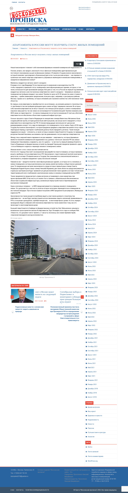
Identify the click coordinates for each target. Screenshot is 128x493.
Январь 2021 (92, 384)
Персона (32, 29)
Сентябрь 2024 (93, 212)
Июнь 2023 (92, 271)
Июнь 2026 (92, 123)
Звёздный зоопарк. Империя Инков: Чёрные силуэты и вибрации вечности (41, 35)
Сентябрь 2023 (93, 258)
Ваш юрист (43, 29)
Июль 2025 (92, 169)
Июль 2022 (92, 308)
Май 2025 (91, 178)
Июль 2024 (92, 220)
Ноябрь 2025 (92, 153)
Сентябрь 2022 (93, 300)
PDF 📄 (78, 64)
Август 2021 (92, 355)
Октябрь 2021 (93, 346)
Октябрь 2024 (93, 207)
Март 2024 (91, 237)
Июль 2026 (92, 119)
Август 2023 (92, 262)
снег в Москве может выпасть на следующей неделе (45, 294)
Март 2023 (91, 283)
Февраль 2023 (93, 287)
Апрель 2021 (92, 372)
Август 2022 (92, 304)
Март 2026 (91, 136)
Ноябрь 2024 (92, 203)
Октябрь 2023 (93, 254)
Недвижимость (93, 420)
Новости (20, 29)
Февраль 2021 (93, 380)
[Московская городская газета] (13, 29)
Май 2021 (91, 367)
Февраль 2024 (93, 241)
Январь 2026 (92, 144)
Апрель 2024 (92, 233)
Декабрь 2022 (93, 296)
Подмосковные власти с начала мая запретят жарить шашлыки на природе (29, 309)
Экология (91, 437)
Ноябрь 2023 (92, 249)
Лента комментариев (95, 456)
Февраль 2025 (93, 190)
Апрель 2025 (92, 182)
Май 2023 (91, 275)
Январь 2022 (92, 334)
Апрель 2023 (92, 279)
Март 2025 (91, 186)
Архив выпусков (69, 29)
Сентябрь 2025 (93, 161)
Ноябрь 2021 (92, 342)
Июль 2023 (92, 266)
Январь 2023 (92, 292)
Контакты (21, 2)
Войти (90, 447)
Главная (14, 2)
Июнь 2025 (92, 174)
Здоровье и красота (95, 415)
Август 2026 (92, 115)
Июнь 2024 (92, 224)
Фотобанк (55, 29)
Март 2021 (91, 376)
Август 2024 (92, 216)
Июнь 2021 (92, 363)
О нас (81, 29)
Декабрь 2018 (93, 389)
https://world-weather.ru (84, 7)
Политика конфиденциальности (37, 490)
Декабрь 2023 (93, 245)
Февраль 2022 (93, 330)
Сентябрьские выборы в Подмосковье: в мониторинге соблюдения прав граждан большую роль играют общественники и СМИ (71, 298)
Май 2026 (91, 127)
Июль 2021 (92, 359)
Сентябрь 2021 (93, 351)
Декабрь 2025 (93, 148)
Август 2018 (92, 397)
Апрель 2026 (92, 131)
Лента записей (93, 452)
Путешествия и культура (97, 432)
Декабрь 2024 (93, 199)
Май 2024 (91, 228)
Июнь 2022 (92, 313)
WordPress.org (93, 461)
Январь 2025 (92, 195)
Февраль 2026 (93, 140)
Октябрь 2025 (93, 157)
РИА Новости (92, 56)
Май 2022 (91, 317)
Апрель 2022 (92, 321)
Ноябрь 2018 (92, 393)
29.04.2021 (15, 58)
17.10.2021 (40, 301)
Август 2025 (92, 165)
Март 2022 (91, 325)
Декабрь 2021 (93, 338)
